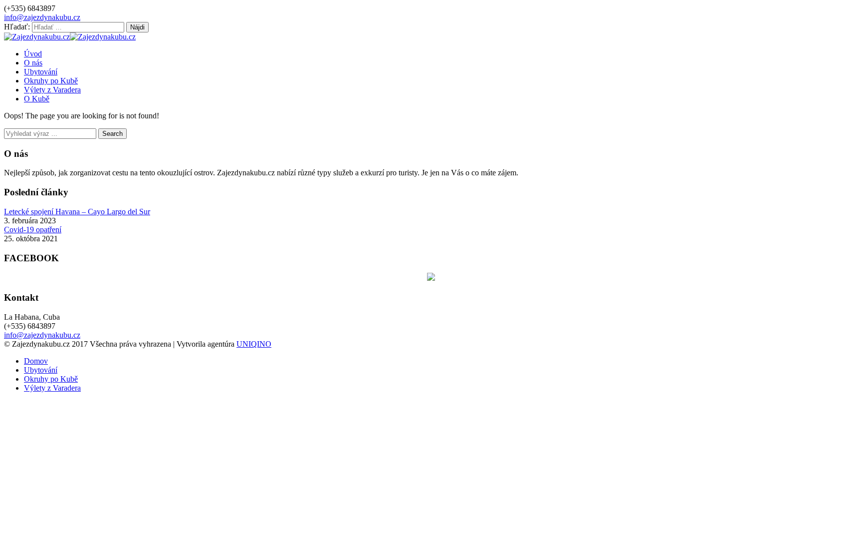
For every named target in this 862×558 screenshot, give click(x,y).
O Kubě (36, 98)
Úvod (33, 53)
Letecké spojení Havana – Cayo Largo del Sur (77, 211)
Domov (36, 361)
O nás (33, 62)
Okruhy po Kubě (51, 80)
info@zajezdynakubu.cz (42, 17)
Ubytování (40, 71)
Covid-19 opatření (32, 229)
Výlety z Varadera (52, 89)
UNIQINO (253, 344)
